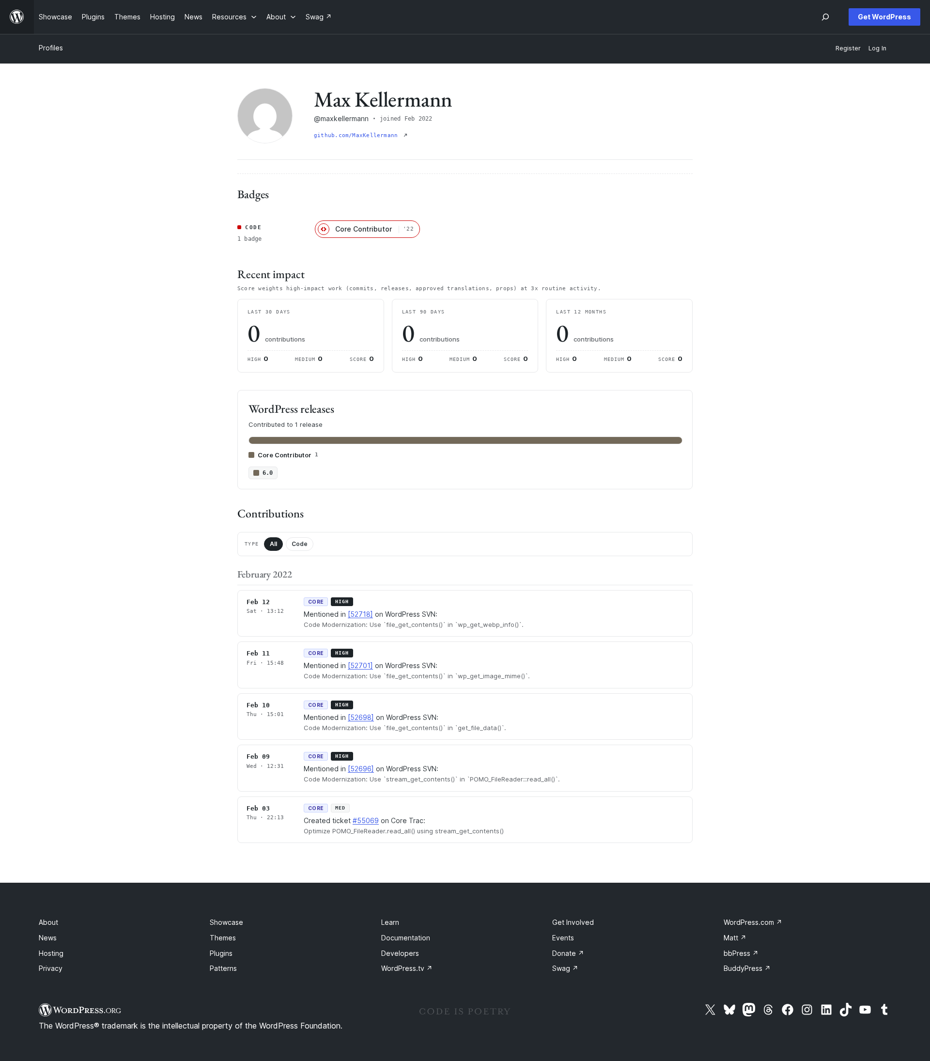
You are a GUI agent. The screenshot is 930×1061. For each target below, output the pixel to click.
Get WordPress (884, 17)
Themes (223, 938)
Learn (390, 922)
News (48, 938)
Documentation (405, 938)
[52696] (361, 769)
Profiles (51, 48)
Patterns (223, 968)
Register (848, 48)
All (273, 543)
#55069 (366, 820)
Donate (568, 953)
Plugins (221, 953)
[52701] (360, 665)
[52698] (361, 717)
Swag (565, 968)
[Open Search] (825, 17)
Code (300, 543)
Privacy (50, 968)
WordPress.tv (407, 968)
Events (563, 938)
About (48, 922)
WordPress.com (753, 922)
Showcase (226, 922)
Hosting (51, 953)
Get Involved (573, 922)
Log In (877, 48)
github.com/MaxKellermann (358, 135)
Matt (735, 938)
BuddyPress (747, 968)
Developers (400, 953)
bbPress (741, 953)
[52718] (360, 614)
